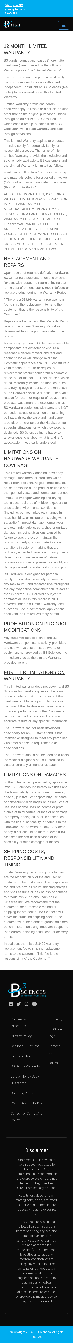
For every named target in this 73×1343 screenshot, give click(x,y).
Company (55, 1019)
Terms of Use (21, 1056)
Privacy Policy (21, 1036)
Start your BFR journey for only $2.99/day (15, 9)
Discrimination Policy (26, 1103)
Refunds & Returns (25, 1046)
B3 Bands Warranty (25, 1066)
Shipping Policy (22, 1093)
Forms (53, 1062)
